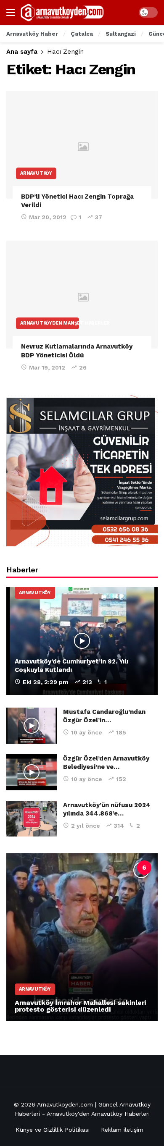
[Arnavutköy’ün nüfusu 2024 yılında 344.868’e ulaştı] (31, 819)
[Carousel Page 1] (52, 867)
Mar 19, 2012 (47, 367)
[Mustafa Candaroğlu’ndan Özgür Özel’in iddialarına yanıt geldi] (31, 726)
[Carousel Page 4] (107, 867)
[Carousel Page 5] (126, 867)
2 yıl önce (85, 825)
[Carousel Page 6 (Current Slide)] (144, 867)
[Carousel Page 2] (70, 867)
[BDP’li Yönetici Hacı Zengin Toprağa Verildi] (82, 145)
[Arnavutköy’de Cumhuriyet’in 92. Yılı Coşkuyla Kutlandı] (82, 641)
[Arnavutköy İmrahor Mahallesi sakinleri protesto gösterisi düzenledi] (82, 937)
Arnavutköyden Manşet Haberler (49, 323)
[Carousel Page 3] (89, 867)
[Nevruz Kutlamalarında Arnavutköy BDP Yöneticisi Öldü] (82, 295)
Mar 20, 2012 (47, 217)
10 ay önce (86, 732)
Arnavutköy (36, 173)
